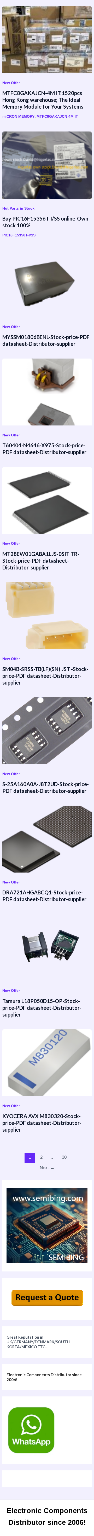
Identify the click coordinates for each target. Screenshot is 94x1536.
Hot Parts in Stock (18, 208)
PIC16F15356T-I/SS (19, 235)
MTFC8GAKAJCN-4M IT (57, 116)
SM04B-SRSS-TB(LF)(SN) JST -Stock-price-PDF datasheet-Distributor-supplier (45, 676)
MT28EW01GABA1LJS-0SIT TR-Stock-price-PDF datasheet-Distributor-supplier (40, 560)
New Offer (11, 83)
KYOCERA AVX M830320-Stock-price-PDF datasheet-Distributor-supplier (41, 1123)
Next (47, 1167)
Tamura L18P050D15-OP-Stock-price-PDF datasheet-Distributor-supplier (41, 1008)
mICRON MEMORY (18, 116)
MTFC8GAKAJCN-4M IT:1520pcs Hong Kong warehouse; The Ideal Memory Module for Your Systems (42, 100)
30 (64, 1157)
